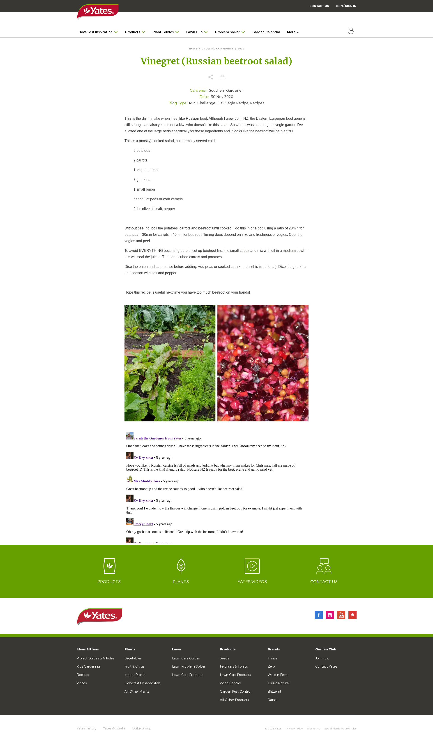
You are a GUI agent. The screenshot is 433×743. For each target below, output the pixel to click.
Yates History (86, 728)
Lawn (176, 649)
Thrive (272, 658)
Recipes (83, 675)
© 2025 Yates (273, 728)
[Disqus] (216, 486)
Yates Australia (114, 728)
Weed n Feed (278, 675)
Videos (82, 683)
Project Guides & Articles (95, 658)
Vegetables (132, 658)
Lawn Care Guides (186, 658)
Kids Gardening (88, 666)
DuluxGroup (141, 728)
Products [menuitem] (132, 32)
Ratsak (273, 700)
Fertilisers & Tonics (234, 666)
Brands (274, 649)
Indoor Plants (134, 675)
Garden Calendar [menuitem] (266, 32)
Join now (322, 658)
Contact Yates (326, 666)
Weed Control (230, 683)
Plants (130, 649)
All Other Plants (136, 691)
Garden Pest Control (235, 691)
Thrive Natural (279, 683)
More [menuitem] (291, 32)
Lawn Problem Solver (188, 666)
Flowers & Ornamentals (142, 683)
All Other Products (234, 700)
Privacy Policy (294, 728)
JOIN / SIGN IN (346, 6)
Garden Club (325, 649)
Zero (271, 666)
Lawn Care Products (187, 675)
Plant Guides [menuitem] (163, 32)
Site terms (313, 728)
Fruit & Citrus (134, 666)
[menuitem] (346, 6)
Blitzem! (274, 691)
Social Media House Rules (340, 728)
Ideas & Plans (88, 649)
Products (228, 649)
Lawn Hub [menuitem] (194, 32)
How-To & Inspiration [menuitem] (95, 32)
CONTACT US (319, 6)
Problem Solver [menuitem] (227, 32)
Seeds (224, 658)
